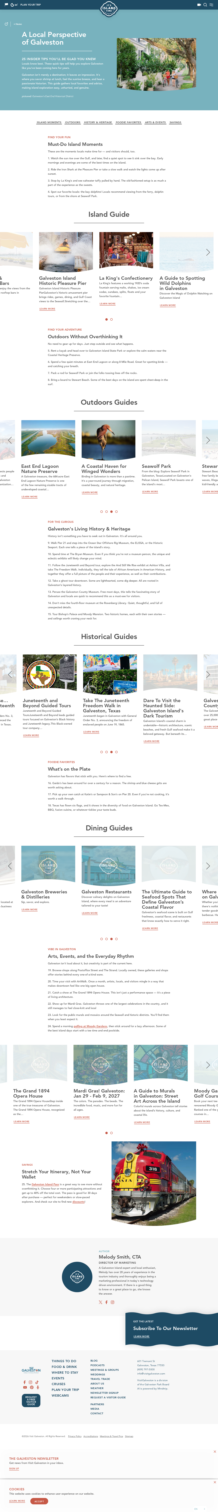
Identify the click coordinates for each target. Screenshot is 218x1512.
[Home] (31, 1370)
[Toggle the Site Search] (205, 5)
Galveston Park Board (157, 1384)
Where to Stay (65, 1372)
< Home (18, 24)
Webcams (60, 1395)
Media (94, 1408)
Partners (97, 1404)
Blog (94, 1360)
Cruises (58, 1384)
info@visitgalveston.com (151, 1373)
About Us (97, 1383)
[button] (200, 1509)
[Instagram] (112, 1302)
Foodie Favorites (128, 122)
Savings (175, 122)
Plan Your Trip (30, 5)
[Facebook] (106, 1302)
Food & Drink (64, 1367)
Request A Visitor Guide (108, 1397)
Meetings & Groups (104, 1369)
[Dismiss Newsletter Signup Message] (215, 1451)
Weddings (97, 1374)
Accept (39, 1501)
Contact (96, 1413)
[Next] (208, 252)
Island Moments (49, 122)
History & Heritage (98, 122)
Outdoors (72, 122)
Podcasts (97, 1365)
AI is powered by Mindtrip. (152, 1388)
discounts (78, 1201)
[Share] (6, 24)
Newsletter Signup (104, 1392)
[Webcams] (199, 5)
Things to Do (64, 1361)
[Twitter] (100, 1302)
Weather (96, 1388)
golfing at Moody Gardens (90, 1026)
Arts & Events (155, 122)
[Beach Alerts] (6, 5)
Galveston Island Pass (45, 1184)
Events (58, 1378)
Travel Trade (100, 1379)
